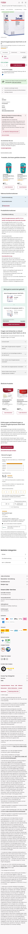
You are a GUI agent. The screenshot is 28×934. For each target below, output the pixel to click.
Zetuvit (3, 107)
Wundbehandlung (18, 9)
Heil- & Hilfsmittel (9, 9)
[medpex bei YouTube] (7, 659)
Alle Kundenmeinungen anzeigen (8, 450)
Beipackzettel (6, 205)
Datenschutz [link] (4, 688)
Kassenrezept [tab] (14, 52)
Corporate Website (5, 685)
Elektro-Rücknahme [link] (12, 688)
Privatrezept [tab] (22, 52)
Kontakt (20, 688)
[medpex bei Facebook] (2, 659)
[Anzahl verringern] (2, 65)
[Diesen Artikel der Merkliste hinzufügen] (26, 65)
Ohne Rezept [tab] (5, 52)
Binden (25, 9)
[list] (14, 24)
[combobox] (14, 6)
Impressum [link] (3, 691)
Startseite (2, 9)
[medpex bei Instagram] (4, 659)
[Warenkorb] (22, 2)
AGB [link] (16, 685)
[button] (11, 131)
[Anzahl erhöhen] (6, 65)
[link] (3, 649)
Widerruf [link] (20, 685)
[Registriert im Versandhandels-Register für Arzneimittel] (7, 641)
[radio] (2, 56)
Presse (12, 685)
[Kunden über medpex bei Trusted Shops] (8, 669)
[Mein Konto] (19, 2)
